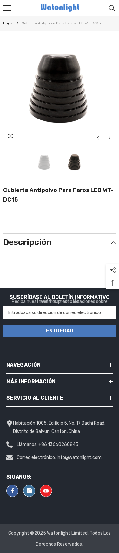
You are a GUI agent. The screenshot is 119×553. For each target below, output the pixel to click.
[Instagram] (29, 491)
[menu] (7, 8)
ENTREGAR (59, 331)
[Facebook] (12, 491)
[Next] (109, 137)
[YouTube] (46, 491)
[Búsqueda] (112, 8)
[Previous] (97, 137)
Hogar (8, 23)
